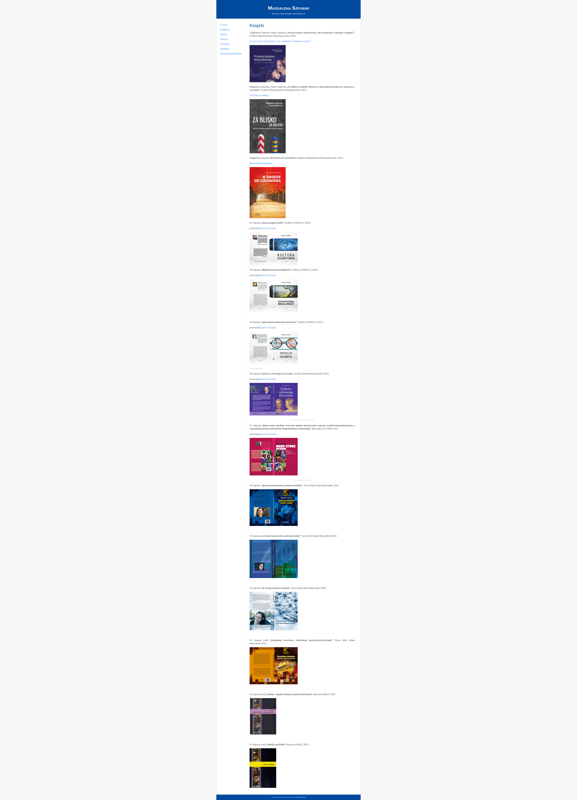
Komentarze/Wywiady (231, 53)
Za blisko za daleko (259, 95)
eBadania (224, 48)
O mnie (223, 24)
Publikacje (225, 29)
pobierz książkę (268, 228)
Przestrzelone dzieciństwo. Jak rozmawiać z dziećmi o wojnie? (280, 41)
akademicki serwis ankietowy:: (288, 797)
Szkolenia (225, 44)
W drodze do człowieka (261, 163)
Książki (223, 34)
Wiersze (224, 39)
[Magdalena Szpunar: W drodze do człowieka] (268, 217)
